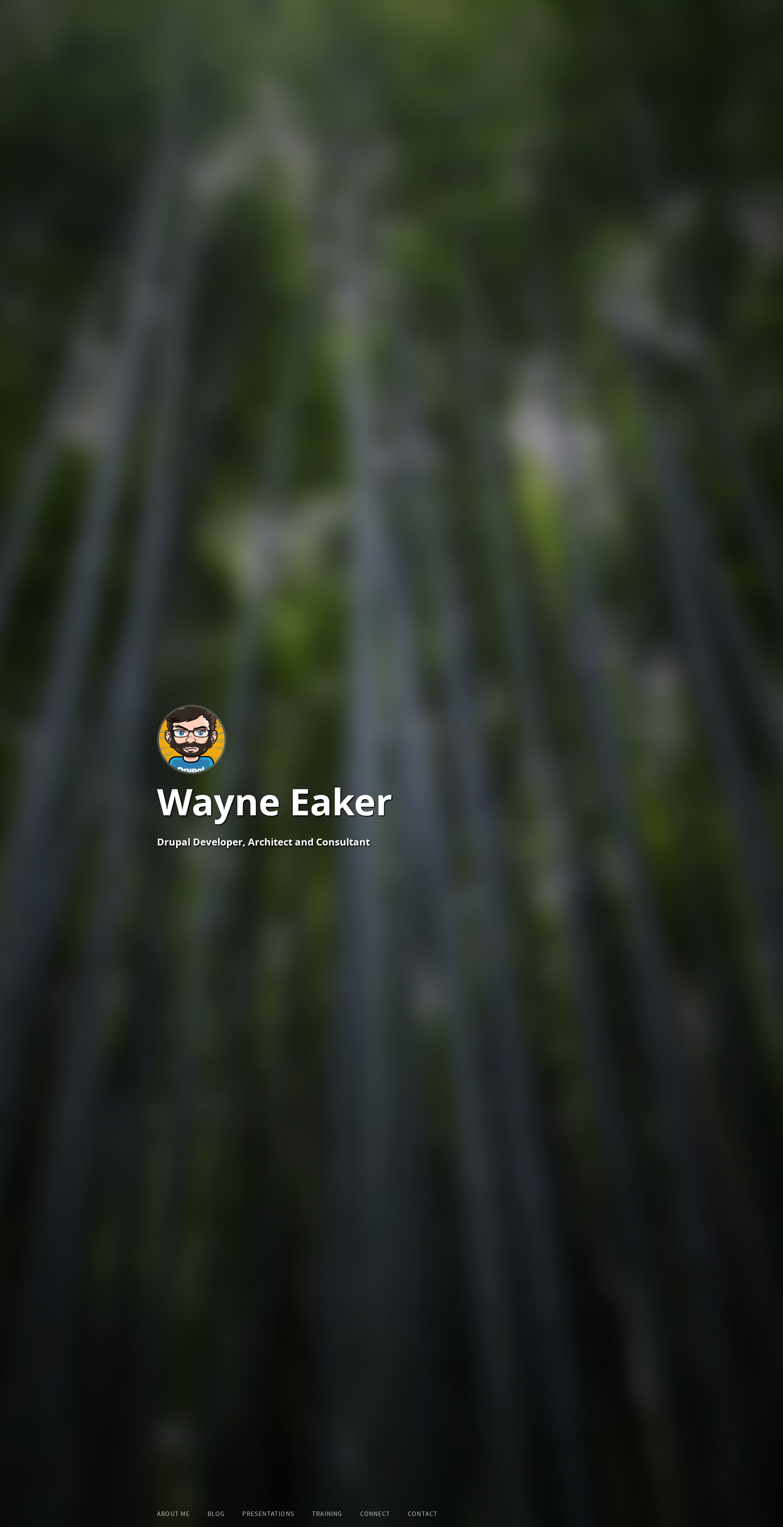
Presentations (268, 1514)
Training (327, 1514)
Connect (375, 1514)
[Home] (274, 740)
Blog (216, 1514)
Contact (423, 1514)
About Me (173, 1514)
